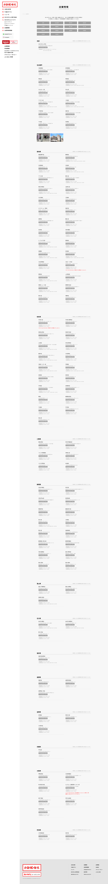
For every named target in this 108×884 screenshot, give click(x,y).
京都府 (84, 30)
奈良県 (56, 34)
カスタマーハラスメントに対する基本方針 (11, 51)
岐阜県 (84, 22)
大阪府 (43, 34)
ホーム (24, 13)
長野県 (56, 30)
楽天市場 (85, 872)
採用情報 (7, 48)
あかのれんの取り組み (11, 17)
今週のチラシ (8, 12)
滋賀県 (70, 30)
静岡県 (56, 26)
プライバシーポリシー (11, 54)
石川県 (84, 26)
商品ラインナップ (9, 25)
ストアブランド (9, 21)
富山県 (70, 26)
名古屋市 (57, 22)
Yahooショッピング (87, 874)
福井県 (43, 30)
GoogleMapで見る (43, 47)
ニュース (7, 14)
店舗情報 (7, 27)
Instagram (7, 37)
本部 (43, 22)
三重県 (43, 26)
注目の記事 (8, 9)
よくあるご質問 (9, 57)
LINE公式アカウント (8, 34)
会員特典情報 (8, 30)
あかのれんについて (74, 874)
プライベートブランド (10, 23)
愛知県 (70, 22)
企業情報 (7, 46)
